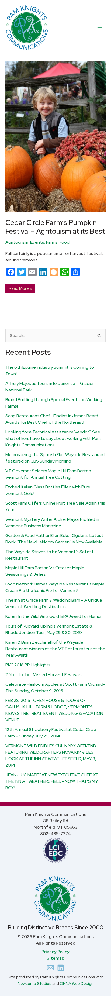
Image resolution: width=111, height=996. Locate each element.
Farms (52, 242)
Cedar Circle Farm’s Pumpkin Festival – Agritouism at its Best (55, 227)
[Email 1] (50, 967)
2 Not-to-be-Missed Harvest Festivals (43, 674)
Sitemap (55, 958)
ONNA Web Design (76, 983)
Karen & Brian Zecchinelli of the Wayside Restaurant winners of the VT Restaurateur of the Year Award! (55, 648)
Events (37, 242)
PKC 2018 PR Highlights (28, 665)
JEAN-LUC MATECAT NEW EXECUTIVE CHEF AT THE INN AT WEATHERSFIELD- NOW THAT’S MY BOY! (51, 781)
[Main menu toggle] (100, 27)
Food (65, 242)
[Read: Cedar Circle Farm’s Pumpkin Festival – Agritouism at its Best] (55, 136)
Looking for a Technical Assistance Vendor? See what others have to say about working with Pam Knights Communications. (53, 438)
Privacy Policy (55, 951)
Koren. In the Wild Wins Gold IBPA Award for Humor (53, 616)
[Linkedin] (60, 967)
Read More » (20, 287)
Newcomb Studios (34, 983)
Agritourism (16, 242)
